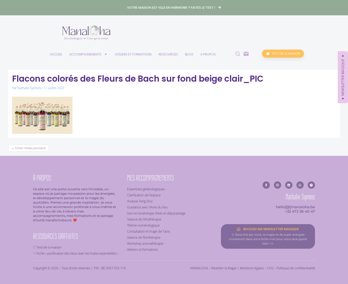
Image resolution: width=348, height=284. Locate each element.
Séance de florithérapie (144, 237)
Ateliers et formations (133, 54)
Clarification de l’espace (144, 195)
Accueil (56, 54)
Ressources (168, 54)
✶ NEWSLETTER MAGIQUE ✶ (343, 77)
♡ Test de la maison (47, 247)
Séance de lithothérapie (144, 219)
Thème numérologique (143, 225)
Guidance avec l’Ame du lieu (147, 207)
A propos (208, 54)
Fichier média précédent (28, 148)
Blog (189, 54)
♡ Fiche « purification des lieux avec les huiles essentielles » (75, 253)
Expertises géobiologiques (146, 189)
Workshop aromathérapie (145, 243)
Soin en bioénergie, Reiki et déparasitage (156, 213)
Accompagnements (85, 54)
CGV (270, 268)
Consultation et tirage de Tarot (148, 231)
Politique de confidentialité (296, 268)
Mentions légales (252, 268)
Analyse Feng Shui (140, 201)
